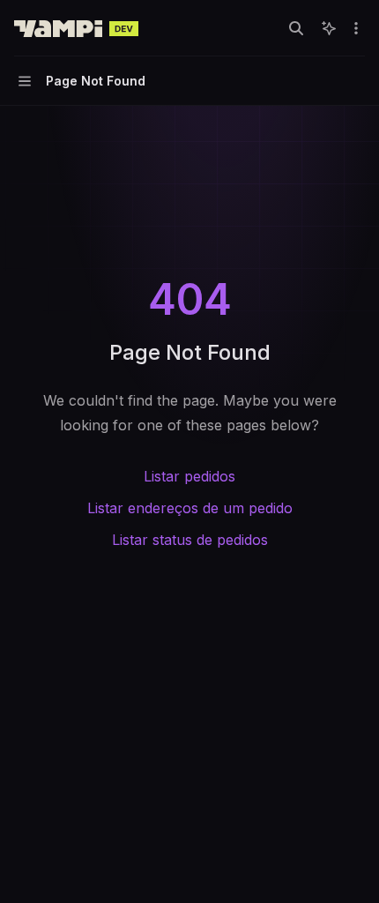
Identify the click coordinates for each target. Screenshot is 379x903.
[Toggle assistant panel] (329, 28)
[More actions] (356, 28)
